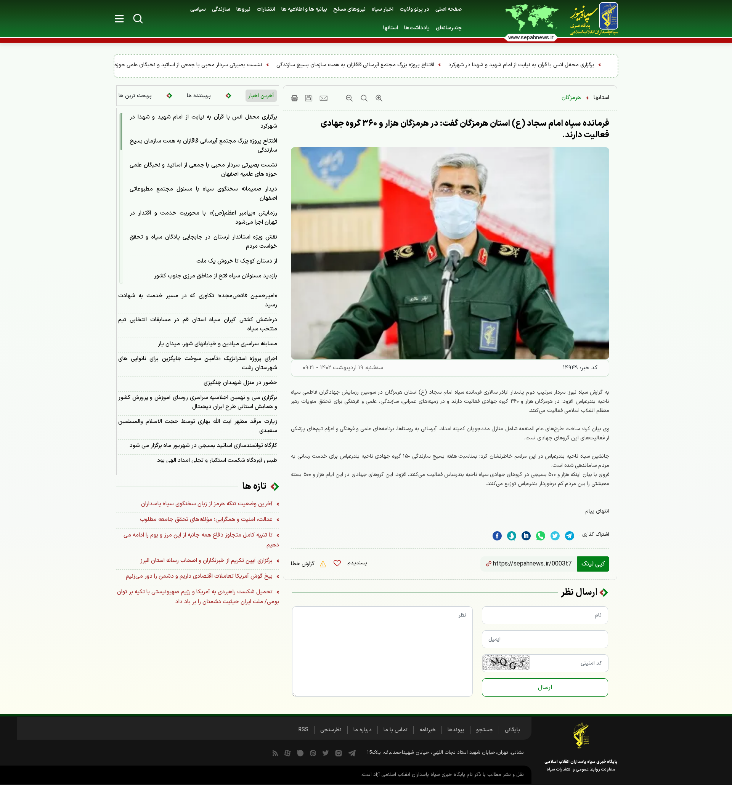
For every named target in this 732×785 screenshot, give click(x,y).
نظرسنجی (331, 730)
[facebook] (497, 535)
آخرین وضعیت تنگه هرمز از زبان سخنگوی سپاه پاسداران (207, 504)
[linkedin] (540, 535)
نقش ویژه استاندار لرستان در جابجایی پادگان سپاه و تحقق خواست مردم (203, 242)
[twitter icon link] (325, 752)
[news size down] (349, 98)
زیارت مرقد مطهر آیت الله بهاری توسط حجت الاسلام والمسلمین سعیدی (197, 426)
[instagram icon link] (338, 752)
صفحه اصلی (448, 9)
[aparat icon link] (287, 752)
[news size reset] (363, 98)
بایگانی (512, 730)
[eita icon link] (313, 752)
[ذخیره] (309, 98)
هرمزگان (571, 97)
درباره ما (362, 730)
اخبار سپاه (382, 9)
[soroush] (511, 535)
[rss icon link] (275, 752)
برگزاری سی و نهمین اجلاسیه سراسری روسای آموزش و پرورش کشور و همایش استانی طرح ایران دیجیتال (197, 402)
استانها (601, 97)
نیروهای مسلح (349, 9)
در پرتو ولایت (414, 9)
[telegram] (569, 535)
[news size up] (378, 98)
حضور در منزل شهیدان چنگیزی (240, 382)
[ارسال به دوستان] (323, 98)
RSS (303, 730)
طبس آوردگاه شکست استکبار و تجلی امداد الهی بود (217, 460)
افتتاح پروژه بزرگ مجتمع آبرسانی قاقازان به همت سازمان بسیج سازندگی (457, 65)
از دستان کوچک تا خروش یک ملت (236, 261)
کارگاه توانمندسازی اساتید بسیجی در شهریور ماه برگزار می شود (203, 445)
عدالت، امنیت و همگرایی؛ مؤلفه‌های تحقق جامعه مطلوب (207, 519)
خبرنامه (427, 730)
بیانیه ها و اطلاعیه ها (304, 9)
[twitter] (555, 535)
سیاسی (198, 9)
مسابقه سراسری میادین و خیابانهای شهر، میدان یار (217, 344)
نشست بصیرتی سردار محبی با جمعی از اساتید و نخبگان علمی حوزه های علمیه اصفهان (268, 65)
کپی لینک (593, 564)
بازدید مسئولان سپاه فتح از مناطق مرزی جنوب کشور (215, 276)
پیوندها (456, 730)
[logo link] (589, 18)
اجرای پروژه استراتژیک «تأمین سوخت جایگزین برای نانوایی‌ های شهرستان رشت (197, 363)
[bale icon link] (300, 752)
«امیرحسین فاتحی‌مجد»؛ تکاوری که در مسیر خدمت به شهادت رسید (197, 300)
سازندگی (221, 9)
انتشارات (266, 9)
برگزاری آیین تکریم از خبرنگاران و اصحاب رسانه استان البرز (207, 560)
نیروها (243, 9)
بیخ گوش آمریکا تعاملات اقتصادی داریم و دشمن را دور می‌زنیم (200, 576)
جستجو (484, 730)
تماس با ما (396, 730)
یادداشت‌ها (417, 28)
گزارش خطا (303, 564)
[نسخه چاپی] (294, 98)
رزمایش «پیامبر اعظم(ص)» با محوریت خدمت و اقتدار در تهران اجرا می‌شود (203, 218)
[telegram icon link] (352, 752)
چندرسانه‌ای (449, 28)
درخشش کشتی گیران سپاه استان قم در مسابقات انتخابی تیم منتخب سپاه (197, 324)
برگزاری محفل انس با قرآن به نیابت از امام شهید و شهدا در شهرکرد (203, 122)
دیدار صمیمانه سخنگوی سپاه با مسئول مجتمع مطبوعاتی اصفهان (203, 194)
